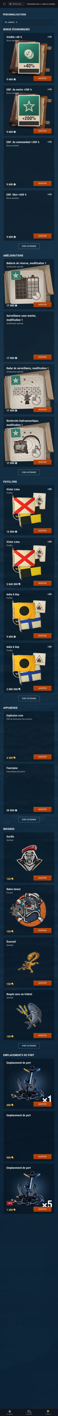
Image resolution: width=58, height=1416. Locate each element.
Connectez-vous (33, 4)
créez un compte (48, 4)
